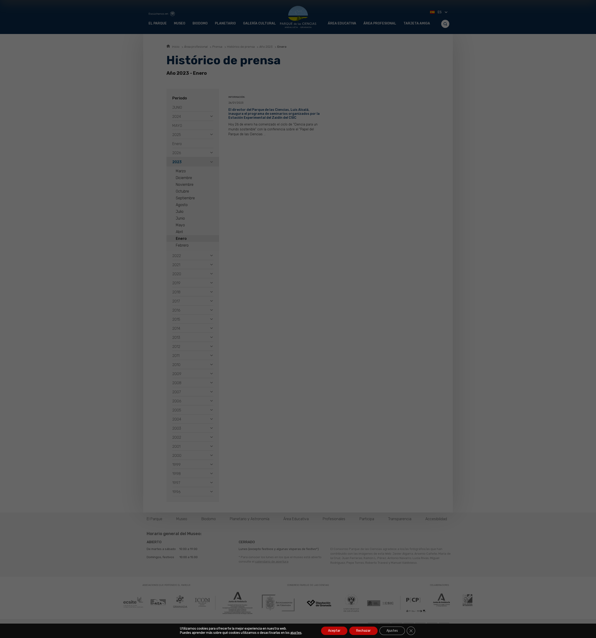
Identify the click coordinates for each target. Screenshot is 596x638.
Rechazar (363, 631)
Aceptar (334, 631)
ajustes (295, 633)
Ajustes (392, 631)
